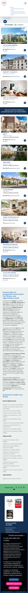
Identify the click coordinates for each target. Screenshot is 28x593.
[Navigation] (25, 3)
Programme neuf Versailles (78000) (12, 444)
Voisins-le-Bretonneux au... (11, 217)
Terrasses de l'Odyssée (10, 244)
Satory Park (6, 162)
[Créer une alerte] (5, 21)
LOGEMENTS (20, 25)
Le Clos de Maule (8, 190)
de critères (7, 18)
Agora (5, 134)
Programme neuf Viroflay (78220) (12, 429)
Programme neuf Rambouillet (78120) (13, 423)
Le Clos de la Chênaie (9, 273)
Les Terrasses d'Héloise (10, 45)
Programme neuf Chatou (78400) (12, 413)
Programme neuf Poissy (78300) (12, 411)
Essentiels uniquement (14, 583)
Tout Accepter (14, 588)
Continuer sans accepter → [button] (16, 535)
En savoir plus (14, 579)
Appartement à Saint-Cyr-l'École (12, 478)
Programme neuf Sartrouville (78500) (13, 405)
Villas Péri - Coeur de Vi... (10, 72)
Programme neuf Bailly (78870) (11, 450)
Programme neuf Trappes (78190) (12, 456)
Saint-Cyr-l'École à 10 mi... (11, 98)
